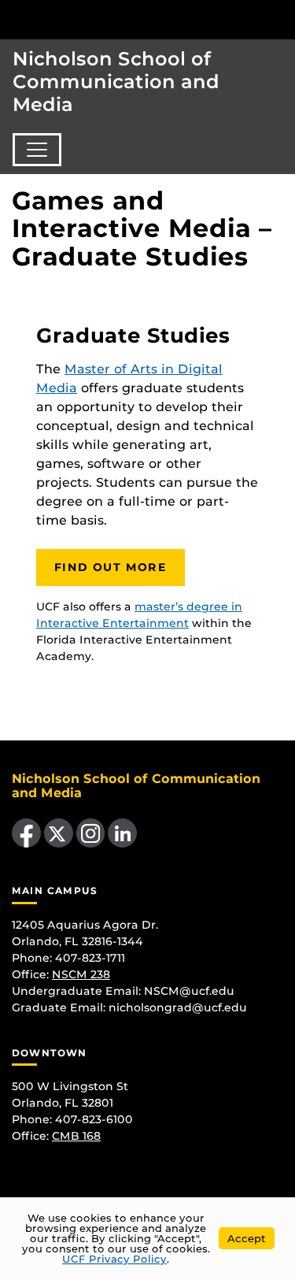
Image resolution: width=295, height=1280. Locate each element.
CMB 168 (76, 1136)
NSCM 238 (81, 974)
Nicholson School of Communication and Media (116, 81)
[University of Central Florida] (119, 19)
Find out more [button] (110, 567)
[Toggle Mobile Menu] (279, 18)
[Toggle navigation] (37, 149)
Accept (246, 1238)
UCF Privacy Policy (114, 1258)
